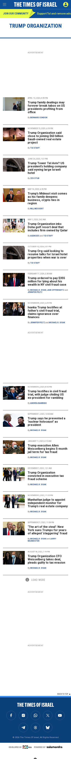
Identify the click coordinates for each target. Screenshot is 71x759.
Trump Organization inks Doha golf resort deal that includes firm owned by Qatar (48, 227)
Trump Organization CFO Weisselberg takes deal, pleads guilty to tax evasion (46, 559)
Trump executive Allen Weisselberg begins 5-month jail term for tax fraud (47, 449)
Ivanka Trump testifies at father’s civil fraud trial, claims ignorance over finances (45, 312)
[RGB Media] (28, 747)
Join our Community (15, 13)
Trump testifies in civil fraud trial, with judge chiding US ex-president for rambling (47, 394)
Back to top (62, 694)
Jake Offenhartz (55, 290)
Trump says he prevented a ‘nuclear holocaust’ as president (46, 422)
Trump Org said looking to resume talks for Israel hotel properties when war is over (47, 254)
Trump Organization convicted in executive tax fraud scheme (46, 476)
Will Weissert (37, 209)
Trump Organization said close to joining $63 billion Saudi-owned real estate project (45, 137)
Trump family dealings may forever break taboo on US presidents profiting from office (46, 107)
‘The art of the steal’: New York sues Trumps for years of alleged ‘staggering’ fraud (47, 530)
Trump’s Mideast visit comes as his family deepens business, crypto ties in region (47, 198)
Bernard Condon (38, 118)
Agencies (34, 236)
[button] (65, 4)
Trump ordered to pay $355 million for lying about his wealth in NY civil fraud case (47, 281)
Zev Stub (34, 178)
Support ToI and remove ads (54, 13)
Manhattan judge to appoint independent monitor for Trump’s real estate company (48, 503)
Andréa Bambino (38, 403)
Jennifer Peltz (35, 292)
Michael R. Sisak (38, 290)
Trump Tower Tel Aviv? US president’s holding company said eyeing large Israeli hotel (47, 168)
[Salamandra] (54, 747)
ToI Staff (35, 148)
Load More (38, 579)
